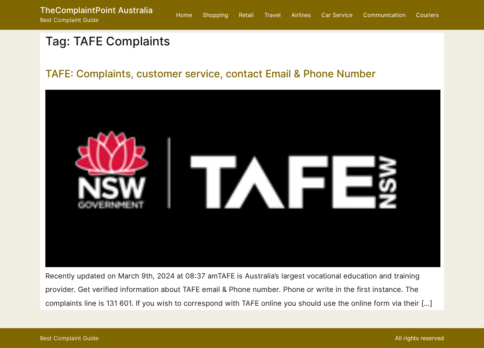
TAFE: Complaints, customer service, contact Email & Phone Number (210, 73)
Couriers (427, 14)
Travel (272, 14)
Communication (384, 14)
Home (184, 14)
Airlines (301, 14)
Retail (246, 14)
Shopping (215, 14)
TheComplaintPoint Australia (96, 10)
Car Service (337, 14)
